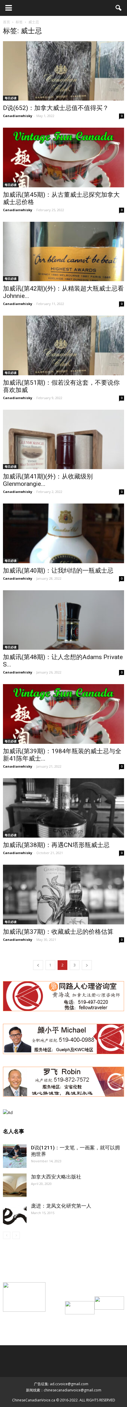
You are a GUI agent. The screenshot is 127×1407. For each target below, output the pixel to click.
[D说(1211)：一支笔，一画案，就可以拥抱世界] (15, 1156)
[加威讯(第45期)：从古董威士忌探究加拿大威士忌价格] (63, 157)
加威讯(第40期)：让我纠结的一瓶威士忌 (58, 570)
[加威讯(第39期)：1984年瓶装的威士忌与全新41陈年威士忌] (63, 713)
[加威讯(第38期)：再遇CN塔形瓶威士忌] (63, 808)
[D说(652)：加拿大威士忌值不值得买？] (63, 71)
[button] (118, 8)
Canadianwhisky (17, 116)
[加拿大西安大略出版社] (15, 1185)
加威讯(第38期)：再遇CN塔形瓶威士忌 (56, 844)
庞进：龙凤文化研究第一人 (61, 1206)
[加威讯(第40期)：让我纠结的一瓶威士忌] (63, 533)
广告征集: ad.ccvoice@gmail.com (61, 1383)
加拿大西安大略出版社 (56, 1177)
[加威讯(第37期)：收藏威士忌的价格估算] (63, 894)
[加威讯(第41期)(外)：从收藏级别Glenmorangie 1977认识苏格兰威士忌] (63, 439)
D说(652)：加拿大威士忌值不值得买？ (56, 107)
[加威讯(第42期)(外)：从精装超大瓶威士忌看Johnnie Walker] (63, 251)
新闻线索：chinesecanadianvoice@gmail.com (63, 1390)
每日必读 (11, 98)
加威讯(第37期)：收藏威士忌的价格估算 (58, 931)
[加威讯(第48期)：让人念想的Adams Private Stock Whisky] (63, 620)
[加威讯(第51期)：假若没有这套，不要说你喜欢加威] (63, 345)
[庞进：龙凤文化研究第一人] (15, 1214)
